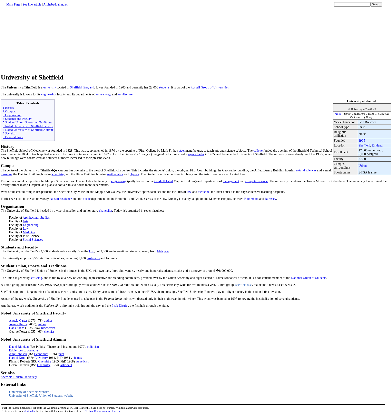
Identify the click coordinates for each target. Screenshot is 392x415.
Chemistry (41, 357)
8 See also (9, 133)
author (48, 320)
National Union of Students (308, 278)
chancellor (105, 210)
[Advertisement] (196, 40)
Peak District (120, 305)
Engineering (31, 225)
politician (93, 346)
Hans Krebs (16, 328)
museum (6, 174)
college (258, 150)
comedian (33, 350)
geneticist (82, 361)
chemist (49, 331)
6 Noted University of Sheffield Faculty (28, 126)
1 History (8, 107)
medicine (203, 192)
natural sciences (306, 170)
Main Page (13, 4)
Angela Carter (18, 320)
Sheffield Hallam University (19, 377)
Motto (338, 113)
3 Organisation (12, 115)
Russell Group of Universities (209, 87)
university (49, 87)
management (231, 181)
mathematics (115, 174)
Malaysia (163, 251)
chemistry (58, 174)
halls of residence (61, 198)
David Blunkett (19, 346)
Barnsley (270, 198)
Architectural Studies (36, 217)
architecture (125, 94)
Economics (41, 354)
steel (182, 150)
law (189, 192)
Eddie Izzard (17, 350)
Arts (25, 221)
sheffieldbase (243, 284)
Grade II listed (163, 181)
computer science (256, 181)
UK (91, 251)
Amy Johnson (18, 354)
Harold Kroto (17, 357)
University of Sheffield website (29, 392)
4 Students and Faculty (17, 118)
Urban (363, 165)
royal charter (196, 154)
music (86, 198)
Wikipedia (29, 411)
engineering (48, 94)
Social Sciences (33, 239)
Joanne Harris (18, 324)
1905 (362, 140)
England (88, 87)
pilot (61, 354)
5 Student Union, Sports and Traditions (27, 122)
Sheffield (76, 87)
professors (93, 258)
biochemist (48, 328)
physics (134, 174)
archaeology (103, 94)
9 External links (13, 137)
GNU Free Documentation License (101, 411)
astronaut (66, 365)
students (164, 87)
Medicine (29, 232)
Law (26, 228)
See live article (31, 4)
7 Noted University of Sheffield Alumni (28, 129)
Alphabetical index (55, 4)
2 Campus (9, 111)
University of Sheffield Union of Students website (41, 395)
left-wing (36, 278)
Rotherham (251, 198)
